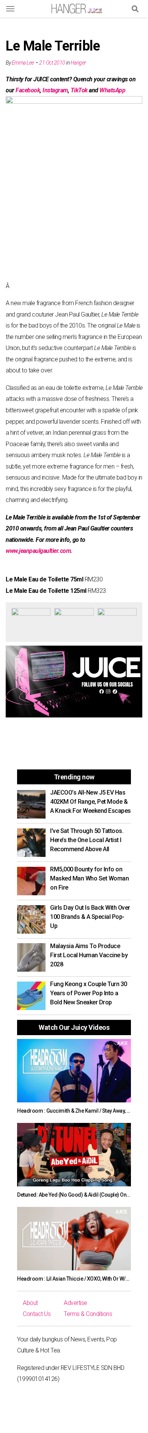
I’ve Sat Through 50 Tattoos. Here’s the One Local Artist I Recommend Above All (86, 840)
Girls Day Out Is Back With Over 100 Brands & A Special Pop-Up (90, 916)
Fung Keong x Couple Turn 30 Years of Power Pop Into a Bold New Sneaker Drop (88, 993)
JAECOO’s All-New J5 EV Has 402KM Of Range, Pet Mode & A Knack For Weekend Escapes (90, 801)
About (30, 1302)
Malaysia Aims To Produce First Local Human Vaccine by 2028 (89, 955)
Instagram (55, 90)
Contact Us (36, 1313)
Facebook (28, 90)
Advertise (75, 1302)
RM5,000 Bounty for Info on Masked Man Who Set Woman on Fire (89, 878)
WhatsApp (112, 90)
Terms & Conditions (88, 1313)
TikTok (79, 90)
